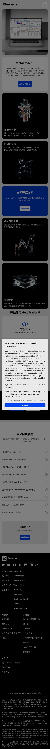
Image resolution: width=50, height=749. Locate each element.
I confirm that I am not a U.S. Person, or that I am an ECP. (26, 400)
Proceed (25, 405)
